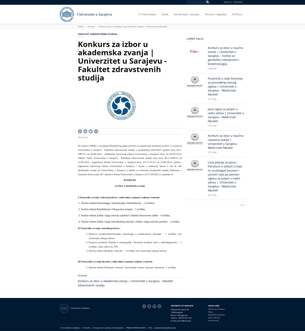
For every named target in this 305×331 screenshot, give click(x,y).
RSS (150, 328)
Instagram (154, 306)
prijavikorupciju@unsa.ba (165, 328)
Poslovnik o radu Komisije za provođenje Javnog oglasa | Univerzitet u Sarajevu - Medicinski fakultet (225, 86)
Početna (81, 26)
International (213, 320)
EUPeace (237, 14)
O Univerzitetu (147, 14)
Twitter (149, 306)
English (228, 2)
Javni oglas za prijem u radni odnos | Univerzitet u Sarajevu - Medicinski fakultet (226, 115)
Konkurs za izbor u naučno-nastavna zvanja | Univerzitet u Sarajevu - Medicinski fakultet (226, 142)
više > (242, 205)
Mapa (210, 312)
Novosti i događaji (215, 14)
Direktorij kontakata (216, 309)
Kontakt (86, 328)
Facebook (144, 306)
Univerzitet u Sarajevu (94, 14)
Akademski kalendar (216, 315)
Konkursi (91, 26)
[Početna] (65, 308)
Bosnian (238, 2)
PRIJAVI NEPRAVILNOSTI (136, 328)
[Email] (96, 131)
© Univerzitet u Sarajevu (70, 328)
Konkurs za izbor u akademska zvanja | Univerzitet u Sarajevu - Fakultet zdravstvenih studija (133, 26)
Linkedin (160, 306)
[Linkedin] (85, 131)
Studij (165, 14)
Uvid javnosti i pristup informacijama (108, 328)
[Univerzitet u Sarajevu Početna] (67, 14)
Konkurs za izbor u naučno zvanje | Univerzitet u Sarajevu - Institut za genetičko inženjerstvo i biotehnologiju (225, 56)
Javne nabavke (214, 317)
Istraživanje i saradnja (186, 14)
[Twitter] (91, 131)
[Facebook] (80, 131)
